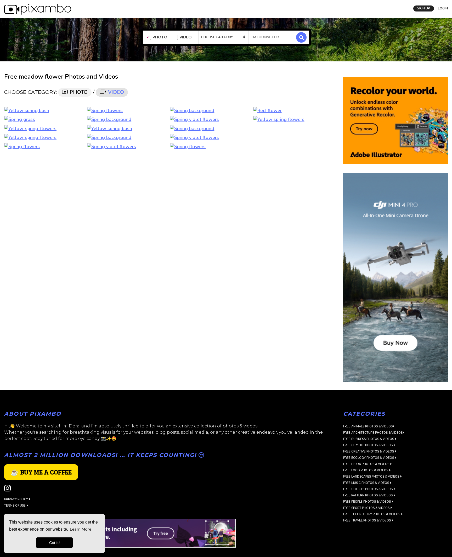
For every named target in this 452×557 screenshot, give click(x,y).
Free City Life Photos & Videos (368, 445)
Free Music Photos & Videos (366, 483)
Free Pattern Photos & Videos (368, 495)
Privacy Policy (16, 499)
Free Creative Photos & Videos (369, 452)
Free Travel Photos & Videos (367, 521)
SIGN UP (423, 8)
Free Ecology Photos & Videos (369, 458)
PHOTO (159, 37)
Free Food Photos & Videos (366, 470)
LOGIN (443, 8)
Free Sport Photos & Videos (366, 508)
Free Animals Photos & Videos (368, 426)
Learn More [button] (80, 529)
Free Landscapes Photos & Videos (371, 477)
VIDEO (185, 37)
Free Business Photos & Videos (369, 439)
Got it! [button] (54, 542)
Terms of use (15, 506)
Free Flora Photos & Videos (366, 464)
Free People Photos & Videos (367, 502)
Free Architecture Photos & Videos (373, 433)
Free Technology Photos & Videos (372, 514)
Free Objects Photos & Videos (368, 489)
